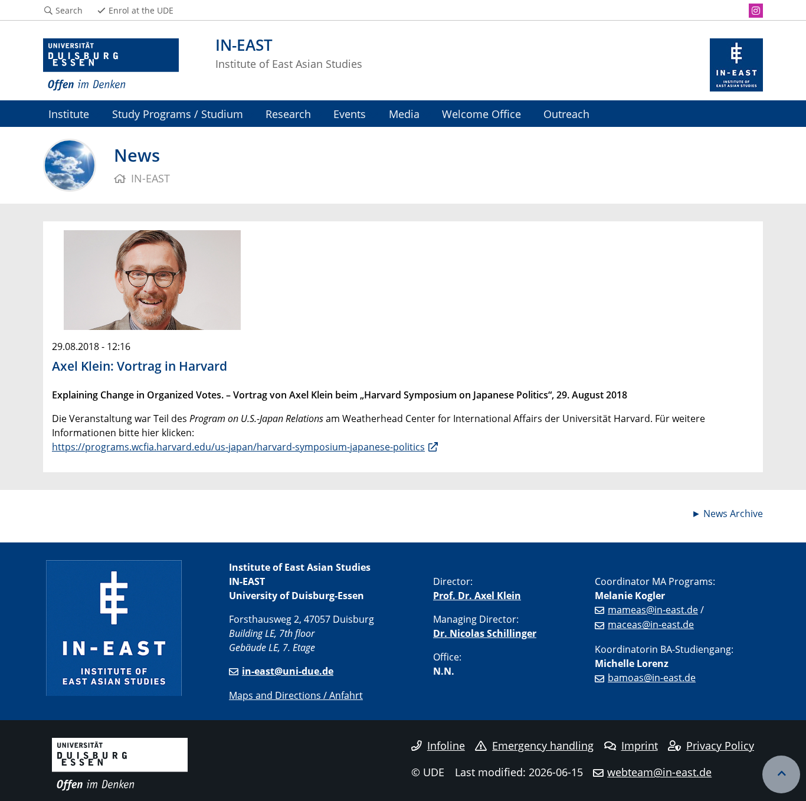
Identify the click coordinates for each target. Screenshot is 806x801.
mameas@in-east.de (653, 609)
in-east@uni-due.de (287, 671)
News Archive (733, 513)
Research (288, 113)
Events (349, 113)
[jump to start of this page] (781, 774)
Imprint (639, 745)
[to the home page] (111, 64)
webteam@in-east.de (659, 772)
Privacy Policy (720, 745)
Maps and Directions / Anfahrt (296, 695)
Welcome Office (481, 113)
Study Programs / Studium (177, 113)
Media (404, 113)
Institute (68, 113)
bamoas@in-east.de (652, 677)
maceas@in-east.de (651, 624)
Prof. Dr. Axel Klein (477, 595)
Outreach (566, 113)
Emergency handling (543, 745)
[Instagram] (756, 11)
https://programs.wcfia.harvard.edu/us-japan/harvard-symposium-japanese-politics (238, 446)
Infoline (446, 745)
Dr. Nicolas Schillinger (484, 633)
